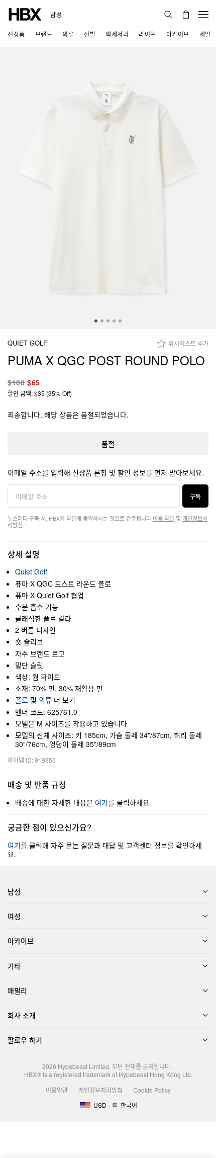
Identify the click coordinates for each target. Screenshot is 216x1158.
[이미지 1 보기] (108, 188)
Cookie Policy (152, 1090)
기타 (14, 966)
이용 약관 (163, 518)
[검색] (168, 15)
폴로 (21, 700)
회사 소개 (22, 1015)
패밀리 (17, 990)
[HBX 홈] (25, 13)
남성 (56, 15)
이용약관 (57, 1090)
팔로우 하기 (25, 1040)
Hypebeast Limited (83, 1066)
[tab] (95, 320)
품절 (108, 444)
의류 (45, 700)
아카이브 (21, 941)
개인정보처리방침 (100, 1090)
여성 (14, 916)
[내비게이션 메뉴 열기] (203, 15)
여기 (101, 802)
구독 (195, 496)
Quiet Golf (27, 343)
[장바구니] (186, 15)
